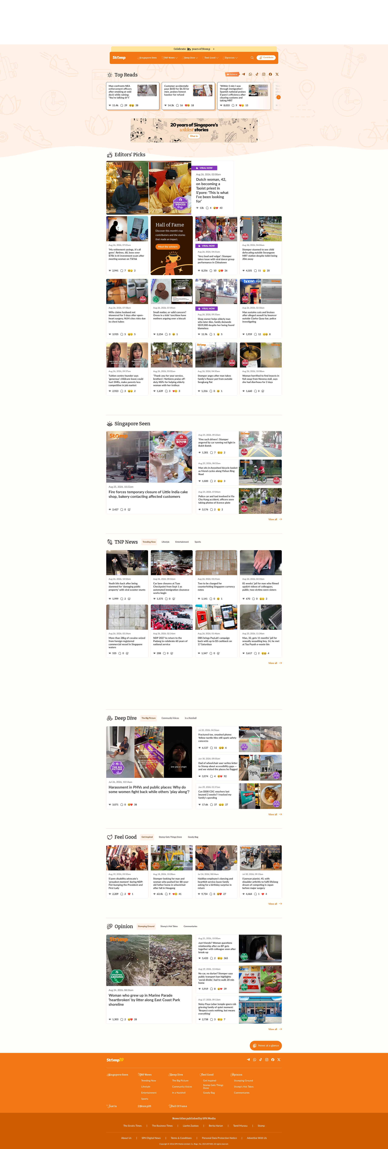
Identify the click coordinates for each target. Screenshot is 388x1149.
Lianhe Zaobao (191, 1126)
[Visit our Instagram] (264, 74)
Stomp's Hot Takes (244, 1087)
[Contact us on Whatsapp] (250, 74)
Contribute (268, 58)
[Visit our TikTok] (257, 74)
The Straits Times (132, 1126)
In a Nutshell (179, 1093)
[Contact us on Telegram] (244, 74)
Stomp (261, 1126)
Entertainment (149, 1093)
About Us (126, 1138)
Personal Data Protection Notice (219, 1138)
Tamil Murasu (240, 1126)
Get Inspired (209, 1080)
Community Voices (182, 1087)
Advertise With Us (257, 1138)
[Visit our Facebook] (270, 74)
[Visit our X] (277, 74)
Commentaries (241, 1093)
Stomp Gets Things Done (213, 1086)
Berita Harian (216, 1126)
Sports (144, 1099)
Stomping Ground (243, 1080)
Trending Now (148, 1080)
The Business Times (162, 1126)
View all (272, 519)
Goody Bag (209, 1093)
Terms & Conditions (181, 1138)
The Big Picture (180, 1080)
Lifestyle (145, 1087)
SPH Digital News (151, 1138)
